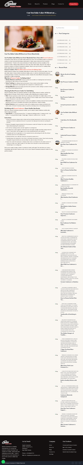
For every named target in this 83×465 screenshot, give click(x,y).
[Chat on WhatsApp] (3, 462)
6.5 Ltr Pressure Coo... (62, 56)
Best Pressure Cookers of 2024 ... (69, 82)
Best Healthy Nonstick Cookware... (67, 189)
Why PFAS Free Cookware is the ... (68, 265)
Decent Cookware (48, 57)
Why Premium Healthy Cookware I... (67, 180)
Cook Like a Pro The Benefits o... (69, 121)
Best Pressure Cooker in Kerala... (67, 90)
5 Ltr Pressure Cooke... (62, 50)
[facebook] (72, 463)
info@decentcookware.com (33, 455)
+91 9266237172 (30, 453)
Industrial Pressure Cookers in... (68, 136)
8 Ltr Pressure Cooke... (62, 63)
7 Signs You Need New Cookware (67, 350)
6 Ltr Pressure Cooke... (62, 53)
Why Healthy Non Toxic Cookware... (67, 154)
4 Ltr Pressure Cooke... (62, 46)
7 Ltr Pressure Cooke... (62, 60)
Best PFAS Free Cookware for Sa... (69, 163)
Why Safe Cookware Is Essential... (67, 231)
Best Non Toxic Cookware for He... (69, 145)
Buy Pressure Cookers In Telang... (67, 98)
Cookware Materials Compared (66, 396)
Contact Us (52, 452)
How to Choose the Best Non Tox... (69, 171)
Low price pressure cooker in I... (69, 105)
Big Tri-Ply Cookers (67, 447)
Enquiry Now (73, 4)
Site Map (51, 454)
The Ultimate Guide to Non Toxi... (68, 247)
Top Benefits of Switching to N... (68, 315)
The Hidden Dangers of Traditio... (67, 334)
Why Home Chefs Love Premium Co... (67, 366)
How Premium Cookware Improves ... (68, 214)
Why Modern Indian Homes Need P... (68, 207)
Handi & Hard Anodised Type (69, 452)
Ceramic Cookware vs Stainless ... (69, 282)
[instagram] (76, 463)
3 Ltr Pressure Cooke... (62, 43)
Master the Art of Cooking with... (68, 75)
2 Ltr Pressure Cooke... (62, 40)
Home (28, 15)
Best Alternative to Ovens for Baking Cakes (29, 69)
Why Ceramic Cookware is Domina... (68, 425)
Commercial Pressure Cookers (70, 445)
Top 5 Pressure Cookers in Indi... (68, 128)
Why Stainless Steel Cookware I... (69, 198)
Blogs (50, 449)
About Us (51, 447)
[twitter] (79, 463)
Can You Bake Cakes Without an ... (69, 113)
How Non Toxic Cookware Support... (68, 409)
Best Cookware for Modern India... (68, 223)
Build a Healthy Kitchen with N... (69, 381)
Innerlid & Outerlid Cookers (69, 449)
